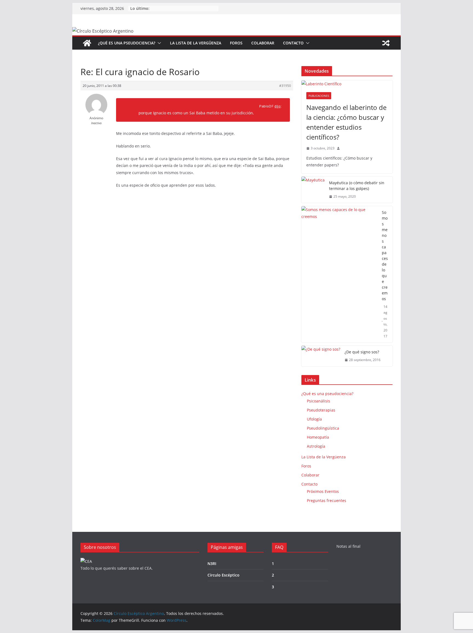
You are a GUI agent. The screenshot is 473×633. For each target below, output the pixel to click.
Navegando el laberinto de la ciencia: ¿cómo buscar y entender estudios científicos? (346, 122)
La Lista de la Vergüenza (195, 43)
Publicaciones (318, 96)
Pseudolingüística (323, 428)
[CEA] (86, 561)
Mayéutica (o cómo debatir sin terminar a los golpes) (356, 185)
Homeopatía (318, 437)
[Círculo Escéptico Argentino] (87, 43)
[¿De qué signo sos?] (320, 356)
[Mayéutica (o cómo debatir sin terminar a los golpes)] (313, 190)
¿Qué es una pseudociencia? (126, 43)
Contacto (293, 43)
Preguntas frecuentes (326, 500)
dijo (278, 106)
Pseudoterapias (321, 410)
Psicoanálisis (318, 401)
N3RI (211, 563)
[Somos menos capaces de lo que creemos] (339, 274)
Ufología (314, 419)
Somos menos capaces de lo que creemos (385, 255)
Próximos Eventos (323, 491)
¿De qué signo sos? (362, 351)
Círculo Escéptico (223, 575)
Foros (236, 43)
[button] (158, 43)
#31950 (285, 85)
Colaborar (262, 43)
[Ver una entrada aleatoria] (386, 43)
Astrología (316, 446)
